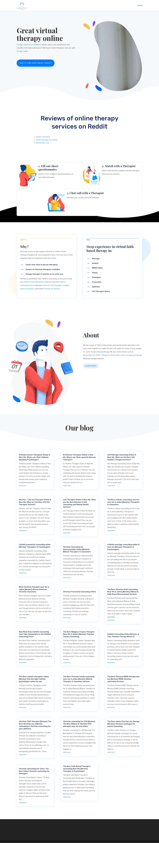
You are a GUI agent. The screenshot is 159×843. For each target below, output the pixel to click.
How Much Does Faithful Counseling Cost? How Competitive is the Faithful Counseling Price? (35, 634)
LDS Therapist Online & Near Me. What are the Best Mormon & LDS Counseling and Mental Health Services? (79, 503)
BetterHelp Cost (42, 143)
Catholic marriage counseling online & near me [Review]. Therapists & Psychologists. (123, 546)
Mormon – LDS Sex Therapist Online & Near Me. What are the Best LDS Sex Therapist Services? (35, 502)
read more (22, 485)
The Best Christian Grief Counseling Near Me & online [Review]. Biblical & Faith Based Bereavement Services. (123, 591)
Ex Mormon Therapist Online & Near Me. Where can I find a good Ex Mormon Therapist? (79, 457)
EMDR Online (97, 268)
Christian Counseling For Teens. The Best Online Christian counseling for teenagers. (34, 771)
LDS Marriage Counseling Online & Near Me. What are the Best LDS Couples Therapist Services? (121, 457)
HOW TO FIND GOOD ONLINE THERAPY (35, 63)
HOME (139, 6)
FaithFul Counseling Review (34, 282)
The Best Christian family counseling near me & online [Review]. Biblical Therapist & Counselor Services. (78, 678)
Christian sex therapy (52, 288)
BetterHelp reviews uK (120, 355)
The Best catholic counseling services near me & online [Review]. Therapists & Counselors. (123, 502)
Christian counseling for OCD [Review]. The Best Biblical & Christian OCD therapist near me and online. (79, 723)
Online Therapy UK (103, 355)
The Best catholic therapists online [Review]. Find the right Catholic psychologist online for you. (34, 678)
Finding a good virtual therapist (29, 44)
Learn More (90, 366)
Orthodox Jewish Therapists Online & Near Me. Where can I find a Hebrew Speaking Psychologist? (34, 457)
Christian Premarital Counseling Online (79, 591)
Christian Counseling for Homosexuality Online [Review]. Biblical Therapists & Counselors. (77, 549)
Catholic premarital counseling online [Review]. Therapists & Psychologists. (35, 545)
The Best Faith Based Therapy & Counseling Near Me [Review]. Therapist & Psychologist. (77, 768)
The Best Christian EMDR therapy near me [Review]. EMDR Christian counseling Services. (123, 678)
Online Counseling (43, 137)
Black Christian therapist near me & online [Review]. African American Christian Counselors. (34, 589)
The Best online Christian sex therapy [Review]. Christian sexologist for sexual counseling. (123, 723)
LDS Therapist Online (101, 291)
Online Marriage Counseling (46, 140)
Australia (135, 355)
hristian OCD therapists (53, 285)
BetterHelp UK (89, 355)
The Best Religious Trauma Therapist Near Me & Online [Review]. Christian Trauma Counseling (79, 634)
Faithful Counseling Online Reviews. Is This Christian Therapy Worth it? (123, 635)
